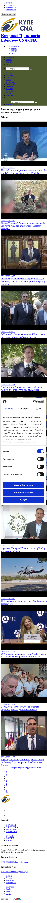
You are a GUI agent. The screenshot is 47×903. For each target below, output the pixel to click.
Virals (8, 93)
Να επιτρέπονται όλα (23, 485)
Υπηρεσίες (10, 5)
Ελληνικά (15, 46)
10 (7, 792)
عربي (13, 53)
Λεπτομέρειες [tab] (23, 408)
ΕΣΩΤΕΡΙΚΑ (11, 832)
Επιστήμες (10, 95)
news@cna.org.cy (21, 872)
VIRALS (9, 840)
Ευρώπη (9, 86)
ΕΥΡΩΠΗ (10, 836)
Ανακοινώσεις (11, 7)
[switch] (40, 459)
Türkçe (14, 51)
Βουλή (8, 80)
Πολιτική (9, 75)
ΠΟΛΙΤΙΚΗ (11, 825)
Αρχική (9, 73)
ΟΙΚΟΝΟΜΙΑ (12, 827)
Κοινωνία (10, 82)
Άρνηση (23, 500)
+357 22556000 (7, 872)
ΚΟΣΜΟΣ (10, 838)
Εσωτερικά (10, 84)
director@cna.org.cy (22, 862)
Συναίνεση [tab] (8, 408)
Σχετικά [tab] (38, 408)
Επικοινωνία (11, 10)
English (14, 49)
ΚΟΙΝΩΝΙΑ (11, 829)
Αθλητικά (10, 91)
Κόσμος (9, 89)
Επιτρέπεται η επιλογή (23, 492)
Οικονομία (10, 77)
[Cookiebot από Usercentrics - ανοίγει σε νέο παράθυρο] (33, 401)
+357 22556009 (7, 862)
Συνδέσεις (10, 880)
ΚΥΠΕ (9, 3)
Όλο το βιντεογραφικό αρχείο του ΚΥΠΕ (24, 767)
